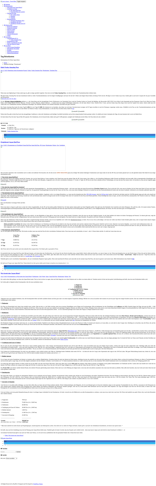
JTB (87, 194)
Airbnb (34, 320)
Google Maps (28, 256)
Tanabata (12, 17)
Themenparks (10, 32)
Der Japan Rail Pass (15, 10)
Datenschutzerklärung (12, 53)
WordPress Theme (38, 484)
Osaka (29, 70)
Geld (40, 276)
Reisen (54, 145)
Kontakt (9, 50)
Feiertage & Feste (11, 13)
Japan (47, 276)
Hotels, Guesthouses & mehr (14, 42)
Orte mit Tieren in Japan (13, 44)
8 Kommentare (19, 276)
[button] (5, 135)
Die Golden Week (15, 14)
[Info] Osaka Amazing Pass (10, 67)
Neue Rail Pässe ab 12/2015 (17, 12)
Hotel (43, 276)
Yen (70, 276)
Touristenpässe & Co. (12, 38)
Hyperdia (37, 256)
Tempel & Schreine (12, 28)
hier (73, 108)
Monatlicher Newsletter (13, 48)
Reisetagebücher (11, 19)
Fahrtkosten (35, 276)
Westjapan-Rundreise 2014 (17, 20)
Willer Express (64, 339)
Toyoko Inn (11, 318)
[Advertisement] (49, 470)
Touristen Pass (53, 70)
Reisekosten (46, 70)
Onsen (8, 35)
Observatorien (10, 31)
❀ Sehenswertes (8, 25)
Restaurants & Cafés (12, 41)
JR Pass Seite (104, 194)
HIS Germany (92, 194)
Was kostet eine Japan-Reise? (14, 7)
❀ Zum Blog (7, 45)
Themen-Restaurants (12, 34)
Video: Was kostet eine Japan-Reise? (14, 435)
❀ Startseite (7, 4)
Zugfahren (62, 145)
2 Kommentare (19, 145)
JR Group (42, 145)
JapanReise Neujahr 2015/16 (17, 23)
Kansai (25, 70)
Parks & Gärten (11, 29)
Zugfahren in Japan (12, 9)
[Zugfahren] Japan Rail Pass (10, 142)
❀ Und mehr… (8, 37)
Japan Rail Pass (35, 145)
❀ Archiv (3, 458)
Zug (58, 145)
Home (5, 62)
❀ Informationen (8, 6)
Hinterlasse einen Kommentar (15, 70)
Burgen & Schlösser (12, 26)
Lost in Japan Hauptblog (13, 47)
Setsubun (12, 16)
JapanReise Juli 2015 (15, 22)
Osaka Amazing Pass (15, 39)
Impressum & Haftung (13, 51)
